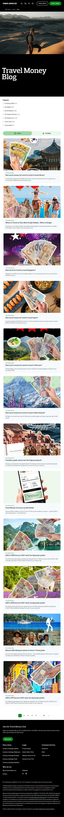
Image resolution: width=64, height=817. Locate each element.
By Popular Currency (12, 114)
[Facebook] (26, 773)
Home (8, 9)
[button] (42, 3)
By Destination (11, 111)
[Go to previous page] (15, 715)
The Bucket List (11, 118)
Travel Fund (10, 121)
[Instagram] (23, 773)
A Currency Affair (11, 103)
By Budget (9, 107)
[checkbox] (3, 103)
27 (44, 715)
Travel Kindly (9, 125)
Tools (13, 9)
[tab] (17, 133)
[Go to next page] (48, 715)
